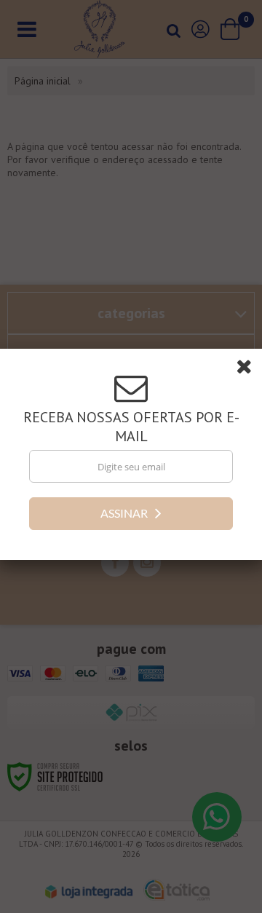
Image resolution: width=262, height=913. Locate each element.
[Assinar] (131, 515)
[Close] (249, 371)
